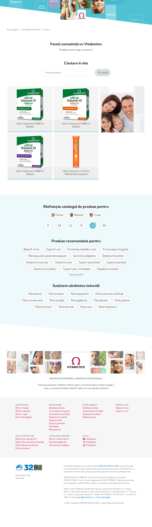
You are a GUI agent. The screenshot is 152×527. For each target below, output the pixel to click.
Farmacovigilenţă (57, 442)
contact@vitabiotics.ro (85, 497)
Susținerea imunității (93, 411)
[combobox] (68, 72)
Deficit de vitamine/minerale (29, 442)
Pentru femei (21, 408)
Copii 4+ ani (122, 411)
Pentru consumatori (59, 439)
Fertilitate (54, 426)
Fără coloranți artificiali (26, 445)
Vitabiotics (91, 439)
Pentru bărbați (22, 411)
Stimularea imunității (59, 414)
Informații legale (23, 417)
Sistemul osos (55, 420)
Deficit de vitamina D (26, 439)
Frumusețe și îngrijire (59, 411)
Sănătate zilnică (57, 408)
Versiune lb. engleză (59, 445)
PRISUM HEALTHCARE (109, 466)
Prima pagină (13, 29)
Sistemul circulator (58, 417)
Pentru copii (21, 414)
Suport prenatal (57, 423)
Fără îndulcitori (22, 448)
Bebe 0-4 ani (122, 408)
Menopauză (55, 429)
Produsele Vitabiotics (31, 29)
